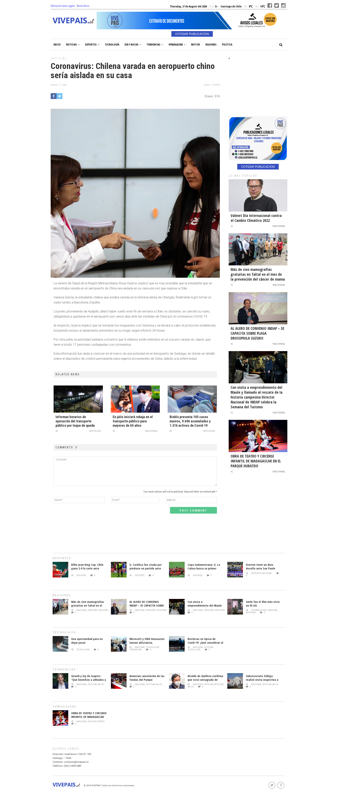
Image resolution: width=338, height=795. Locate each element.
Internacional (259, 610)
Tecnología (112, 44)
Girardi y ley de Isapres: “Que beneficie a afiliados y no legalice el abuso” (88, 679)
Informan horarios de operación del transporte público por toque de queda (75, 421)
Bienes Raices (83, 6)
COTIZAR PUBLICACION (192, 34)
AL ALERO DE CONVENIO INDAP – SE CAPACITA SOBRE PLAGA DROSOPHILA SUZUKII (257, 333)
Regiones (211, 44)
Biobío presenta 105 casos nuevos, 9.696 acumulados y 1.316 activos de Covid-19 (190, 421)
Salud (101, 684)
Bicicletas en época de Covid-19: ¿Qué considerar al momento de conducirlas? (205, 642)
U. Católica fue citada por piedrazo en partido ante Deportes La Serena (145, 568)
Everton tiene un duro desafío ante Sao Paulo (260, 566)
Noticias (71, 44)
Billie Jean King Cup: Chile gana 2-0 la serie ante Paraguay (87, 568)
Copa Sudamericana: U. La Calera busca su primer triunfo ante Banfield (204, 568)
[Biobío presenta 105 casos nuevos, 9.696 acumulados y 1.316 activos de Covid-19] (192, 398)
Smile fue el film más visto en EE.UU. (263, 603)
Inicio (57, 44)
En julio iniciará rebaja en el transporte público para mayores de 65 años (133, 421)
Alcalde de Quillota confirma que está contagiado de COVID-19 (205, 679)
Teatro (101, 721)
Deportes (91, 44)
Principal (93, 610)
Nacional (151, 431)
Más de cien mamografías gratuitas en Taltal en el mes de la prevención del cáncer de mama (258, 274)
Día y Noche (131, 44)
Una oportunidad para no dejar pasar (87, 640)
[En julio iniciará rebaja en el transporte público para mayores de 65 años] (135, 398)
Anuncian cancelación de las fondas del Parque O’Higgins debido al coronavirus (147, 681)
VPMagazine (176, 44)
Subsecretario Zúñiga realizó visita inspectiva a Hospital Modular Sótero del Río (263, 681)
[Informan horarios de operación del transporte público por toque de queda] (78, 398)
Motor (195, 44)
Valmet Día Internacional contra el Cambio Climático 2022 (256, 218)
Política (227, 44)
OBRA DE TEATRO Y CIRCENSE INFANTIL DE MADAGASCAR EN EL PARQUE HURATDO (256, 460)
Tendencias (153, 44)
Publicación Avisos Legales (63, 6)
